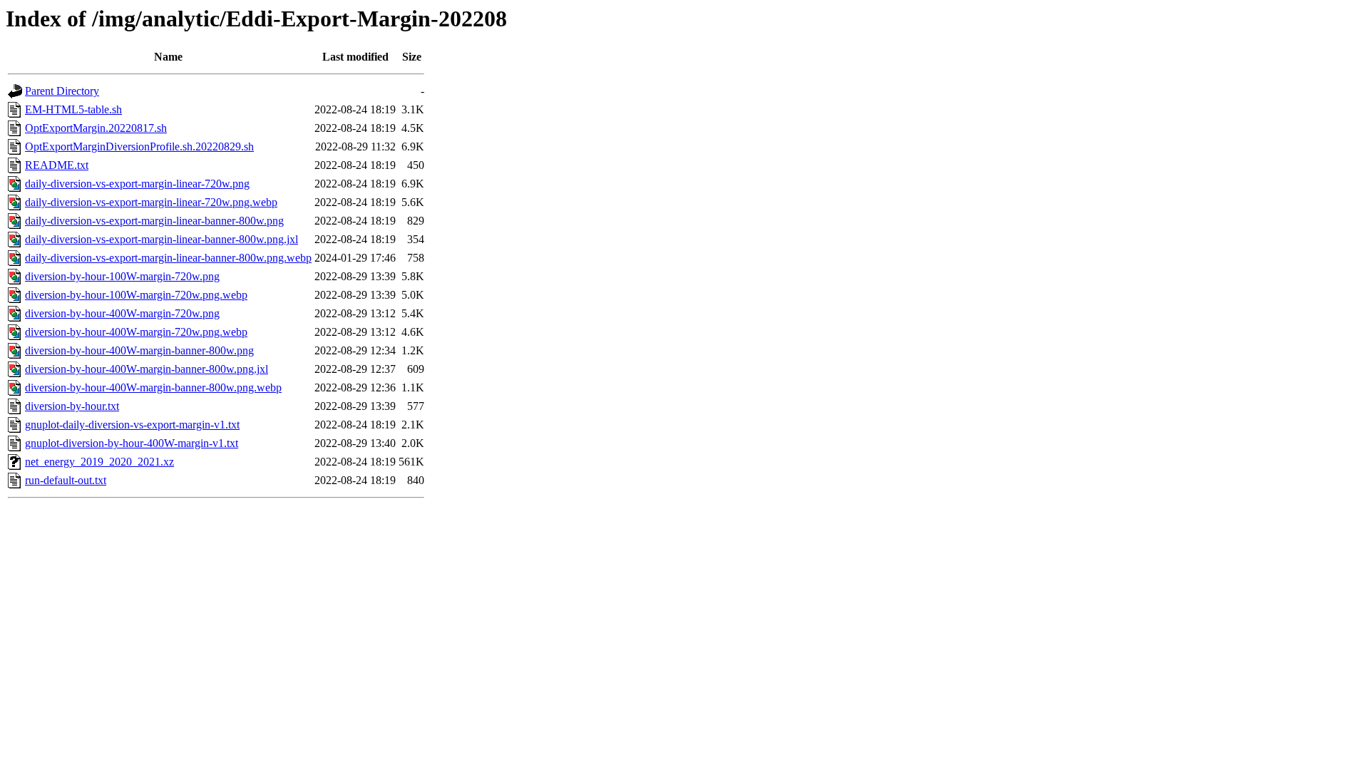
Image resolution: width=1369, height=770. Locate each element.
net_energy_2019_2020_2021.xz (99, 462)
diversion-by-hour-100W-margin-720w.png (122, 276)
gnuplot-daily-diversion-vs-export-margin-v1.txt (132, 425)
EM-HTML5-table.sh (73, 109)
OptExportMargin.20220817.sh (96, 128)
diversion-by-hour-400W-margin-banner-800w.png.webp (153, 387)
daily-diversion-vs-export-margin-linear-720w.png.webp (151, 202)
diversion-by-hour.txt (72, 406)
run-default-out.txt (65, 480)
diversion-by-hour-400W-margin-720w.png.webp (136, 332)
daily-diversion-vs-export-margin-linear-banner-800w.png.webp (168, 258)
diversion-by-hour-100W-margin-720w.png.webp (136, 295)
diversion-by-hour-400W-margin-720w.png (122, 313)
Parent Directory (62, 91)
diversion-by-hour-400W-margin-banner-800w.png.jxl (146, 369)
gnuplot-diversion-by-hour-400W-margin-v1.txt (131, 443)
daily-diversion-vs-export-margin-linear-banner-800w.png (154, 221)
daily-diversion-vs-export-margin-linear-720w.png (137, 184)
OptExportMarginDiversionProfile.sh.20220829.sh (139, 146)
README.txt (56, 165)
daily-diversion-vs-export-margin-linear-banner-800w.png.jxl (161, 239)
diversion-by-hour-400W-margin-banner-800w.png (139, 350)
